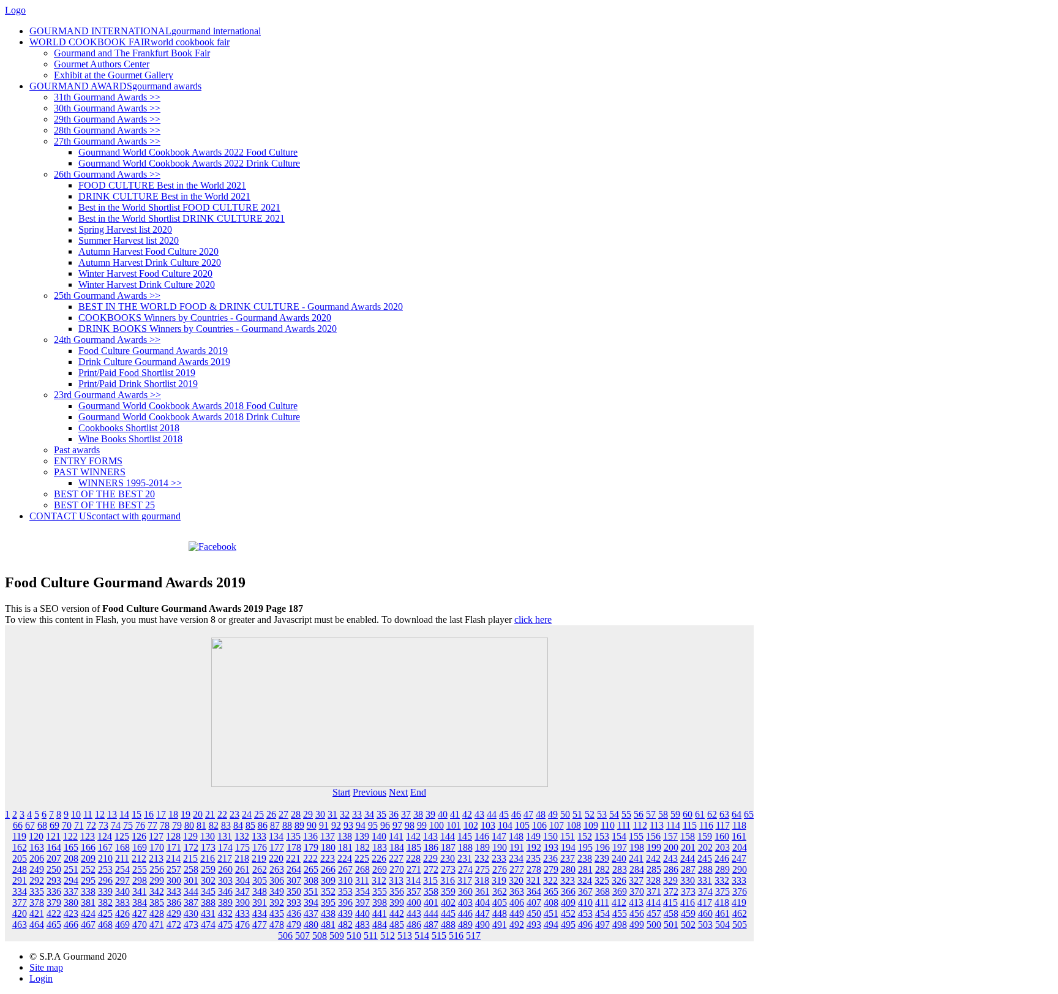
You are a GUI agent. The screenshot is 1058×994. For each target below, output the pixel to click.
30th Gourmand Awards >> (107, 108)
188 (465, 847)
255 (139, 869)
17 (161, 814)
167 (105, 847)
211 (122, 858)
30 (320, 814)
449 (516, 913)
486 (414, 924)
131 (224, 836)
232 (482, 858)
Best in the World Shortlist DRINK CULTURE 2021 (181, 218)
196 (602, 847)
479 (294, 924)
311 (362, 880)
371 (654, 891)
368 (602, 891)
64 (736, 814)
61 (700, 814)
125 (121, 836)
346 (225, 891)
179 (311, 847)
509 (336, 935)
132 (241, 836)
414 (653, 902)
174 (225, 847)
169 (139, 847)
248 (19, 869)
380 (71, 902)
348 (259, 891)
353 (345, 891)
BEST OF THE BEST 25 (104, 505)
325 (602, 880)
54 (614, 814)
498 (619, 924)
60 (687, 814)
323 (567, 880)
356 (396, 891)
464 (36, 924)
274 (465, 869)
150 (550, 836)
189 (482, 847)
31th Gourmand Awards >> (107, 97)
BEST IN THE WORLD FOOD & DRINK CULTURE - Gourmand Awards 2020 (240, 306)
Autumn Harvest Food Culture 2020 (148, 251)
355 (379, 891)
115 (690, 825)
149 (533, 836)
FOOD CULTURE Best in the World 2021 (162, 185)
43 (479, 814)
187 (448, 847)
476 (242, 924)
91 (324, 825)
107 (556, 825)
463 (19, 924)
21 (210, 814)
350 (294, 891)
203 (722, 847)
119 (19, 836)
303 (225, 880)
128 (173, 836)
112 (640, 825)
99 (422, 825)
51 (577, 814)
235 (533, 858)
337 (71, 891)
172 (191, 847)
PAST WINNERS (90, 472)
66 (18, 825)
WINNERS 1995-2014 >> (130, 483)
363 (516, 891)
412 (619, 902)
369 (619, 891)
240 (619, 858)
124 (104, 836)
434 (259, 913)
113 (657, 825)
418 (722, 902)
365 (551, 891)
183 (379, 847)
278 (534, 869)
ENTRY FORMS (88, 461)
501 (671, 924)
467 (88, 924)
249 (36, 869)
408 (551, 902)
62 (712, 814)
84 (238, 825)
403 (465, 902)
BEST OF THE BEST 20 (104, 494)
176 (259, 847)
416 (687, 902)
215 (190, 858)
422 (54, 913)
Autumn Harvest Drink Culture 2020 (149, 262)
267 (345, 869)
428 (156, 913)
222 (310, 858)
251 (71, 869)
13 (112, 814)
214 (173, 858)
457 (654, 913)
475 (225, 924)
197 (619, 847)
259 (208, 869)
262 (259, 869)
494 (551, 924)
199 (654, 847)
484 (379, 924)
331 (704, 880)
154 (619, 836)
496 (585, 924)
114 (673, 825)
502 (688, 924)
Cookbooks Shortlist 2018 (128, 428)
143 (430, 836)
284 (636, 869)
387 (191, 902)
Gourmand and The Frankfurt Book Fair (132, 53)
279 (551, 869)
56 (638, 814)
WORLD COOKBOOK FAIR (129, 42)
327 (636, 880)
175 (242, 847)
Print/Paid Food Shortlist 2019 (136, 372)
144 (447, 836)
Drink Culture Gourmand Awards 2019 (154, 361)
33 (357, 814)
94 (361, 825)
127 (156, 836)
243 (670, 858)
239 (602, 858)
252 (88, 869)
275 (482, 869)
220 (276, 858)
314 (413, 880)
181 (345, 847)
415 (670, 902)
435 (276, 913)
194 (568, 847)
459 (688, 913)
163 (36, 847)
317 (464, 880)
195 (585, 847)
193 (551, 847)
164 (54, 847)
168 (122, 847)
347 (242, 891)
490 (482, 924)
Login (41, 978)
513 (404, 935)
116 (706, 825)
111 (624, 825)
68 (42, 825)
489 (465, 924)
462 (739, 913)
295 (88, 880)
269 (379, 869)
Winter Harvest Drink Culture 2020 (146, 284)
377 (19, 902)
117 (723, 825)
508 (319, 935)
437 (311, 913)
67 (30, 825)
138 (344, 836)
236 (550, 858)
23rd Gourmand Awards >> (107, 395)
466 (71, 924)
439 (345, 913)
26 (271, 814)
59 (675, 814)
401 (431, 902)
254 (122, 869)
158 (687, 836)
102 (470, 825)
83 (226, 825)
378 (36, 902)
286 (671, 869)
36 (394, 814)
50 (565, 814)
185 (414, 847)
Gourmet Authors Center (101, 64)
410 (585, 902)
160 (722, 836)
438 (328, 913)
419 (739, 902)
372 (671, 891)
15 (136, 814)
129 (190, 836)
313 (396, 880)
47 (528, 814)
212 (139, 858)
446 (465, 913)
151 (567, 836)
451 (551, 913)
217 (224, 858)
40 (443, 814)
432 (225, 913)
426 (122, 913)
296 (105, 880)
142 (413, 836)
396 (345, 902)
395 (328, 902)
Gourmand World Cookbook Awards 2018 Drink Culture (189, 417)
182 (362, 847)
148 (516, 836)
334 (19, 891)
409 (568, 902)
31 (332, 814)
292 (36, 880)
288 (705, 869)
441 (379, 913)
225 (362, 858)
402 (448, 902)
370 (636, 891)
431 (208, 913)
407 (534, 902)
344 (191, 891)
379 (54, 902)
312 (379, 880)
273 (448, 869)
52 (590, 814)
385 (156, 902)
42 (467, 814)
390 (242, 902)
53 (602, 814)
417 (704, 902)
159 (704, 836)
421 (36, 913)
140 (379, 836)
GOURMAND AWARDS (115, 86)
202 (705, 847)
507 (302, 935)
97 (397, 825)
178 (294, 847)
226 (379, 858)
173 (208, 847)
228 (413, 858)
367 (585, 891)
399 (396, 902)
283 (619, 869)
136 (310, 836)
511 (371, 935)
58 (663, 814)
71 (79, 825)
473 (191, 924)
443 (414, 913)
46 (516, 814)
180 (328, 847)
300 (174, 880)
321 (533, 880)
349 (276, 891)
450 (534, 913)
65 (749, 814)
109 (590, 825)
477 (259, 924)
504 (722, 924)
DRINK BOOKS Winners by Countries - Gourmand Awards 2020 (207, 328)
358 (431, 891)
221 (293, 858)
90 (312, 825)
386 (174, 902)
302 (208, 880)
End (418, 792)
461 (722, 913)
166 (88, 847)
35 (381, 814)
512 (387, 935)
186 (431, 847)
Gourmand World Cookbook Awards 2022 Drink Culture (189, 163)
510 (354, 935)
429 (174, 913)
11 (87, 814)
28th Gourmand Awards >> (107, 130)
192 (534, 847)
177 (276, 847)
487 (431, 924)
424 (88, 913)
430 (191, 913)
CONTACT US (105, 516)
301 (191, 880)
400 (414, 902)
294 (71, 880)
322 (550, 880)
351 (311, 891)
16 (149, 814)
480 (311, 924)
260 (225, 869)
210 (105, 858)
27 (283, 814)
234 (516, 858)
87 (275, 825)
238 (584, 858)
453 (585, 913)
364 (534, 891)
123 (87, 836)
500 (654, 924)
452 (568, 913)
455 (619, 913)
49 (553, 814)
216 (207, 858)
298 (139, 880)
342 (156, 891)
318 (482, 880)
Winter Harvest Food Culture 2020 (145, 273)
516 (456, 935)
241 (636, 858)
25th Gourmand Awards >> (107, 295)
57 (651, 814)
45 (504, 814)
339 (105, 891)
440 (362, 913)
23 (234, 814)
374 (705, 891)
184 (396, 847)
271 (414, 869)
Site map (46, 967)
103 (488, 825)
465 (54, 924)
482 (345, 924)
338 (88, 891)
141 (396, 836)
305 (259, 880)
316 (447, 880)
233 (499, 858)
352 (328, 891)
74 (116, 825)
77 (152, 825)
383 (122, 902)
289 (722, 869)
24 (247, 814)
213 (156, 858)
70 (67, 825)
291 (19, 880)
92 (336, 825)
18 (173, 814)
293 (54, 880)
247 (739, 858)
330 (687, 880)
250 (54, 869)
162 (19, 847)
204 (739, 847)
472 (174, 924)
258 (191, 869)
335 (36, 891)
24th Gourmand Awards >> (107, 339)
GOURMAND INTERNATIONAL (145, 31)
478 (276, 924)
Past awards (77, 450)
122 (70, 836)
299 (156, 880)
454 (602, 913)
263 (276, 869)
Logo (15, 10)
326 (619, 880)
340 (122, 891)
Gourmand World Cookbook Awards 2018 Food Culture (188, 406)
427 (139, 913)
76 (140, 825)
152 (584, 836)
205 (19, 858)
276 (499, 869)
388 (208, 902)
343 (174, 891)
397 (362, 902)
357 (414, 891)
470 (139, 924)
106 (539, 825)
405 (499, 902)
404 (482, 902)
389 (225, 902)
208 (71, 858)
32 (345, 814)
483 (362, 924)
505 (739, 924)
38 (418, 814)
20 (198, 814)
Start (341, 792)
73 (103, 825)
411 (602, 902)
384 (139, 902)
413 (636, 902)
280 (568, 869)
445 (448, 913)
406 (516, 902)
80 (189, 825)
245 (704, 858)
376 (739, 891)
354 (362, 891)
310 (345, 880)
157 (670, 836)
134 (276, 836)
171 (174, 847)
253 (105, 869)
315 (430, 880)
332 (722, 880)
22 (222, 814)
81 (201, 825)
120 (36, 836)
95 (373, 825)
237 (567, 858)
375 (722, 891)
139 (362, 836)
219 (259, 858)
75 (128, 825)
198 (636, 847)
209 (88, 858)
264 (294, 869)
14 (124, 814)
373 (688, 891)
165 (71, 847)
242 (653, 858)
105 (522, 825)
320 (516, 880)
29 (308, 814)
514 (422, 935)
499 (636, 924)
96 (385, 825)
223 (327, 858)
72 (91, 825)
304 (242, 880)
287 (688, 869)
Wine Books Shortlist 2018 (130, 439)
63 (724, 814)
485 (396, 924)
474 (208, 924)
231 (464, 858)
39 (430, 814)
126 (139, 836)
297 (122, 880)
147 (499, 836)
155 (636, 836)
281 (585, 869)
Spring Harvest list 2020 (125, 229)
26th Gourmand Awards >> (107, 174)
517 (473, 935)
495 (568, 924)
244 (687, 858)
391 (259, 902)
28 (296, 814)
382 (105, 902)
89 (299, 825)
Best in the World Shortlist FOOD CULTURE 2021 (179, 207)
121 (53, 836)
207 (54, 858)
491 (499, 924)
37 (406, 814)
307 (294, 880)
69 (54, 825)
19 (185, 814)
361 (482, 891)
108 (573, 825)
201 (688, 847)
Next (398, 792)
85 (250, 825)
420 (19, 913)
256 (156, 869)
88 (287, 825)
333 (739, 880)
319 (499, 880)
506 (285, 935)
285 (654, 869)
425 (105, 913)
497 (602, 924)
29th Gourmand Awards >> (107, 119)
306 (276, 880)
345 (208, 891)
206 (36, 858)
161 (739, 836)
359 (448, 891)
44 (492, 814)
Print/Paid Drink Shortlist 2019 (138, 383)
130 (207, 836)
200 (671, 847)
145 (464, 836)
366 (568, 891)
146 (482, 836)
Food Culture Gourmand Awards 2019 (153, 350)
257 (174, 869)
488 (448, 924)
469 (122, 924)
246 (722, 858)
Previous (369, 792)
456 (636, 913)
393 (294, 902)
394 (311, 902)
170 (156, 847)
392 (276, 902)
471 (156, 924)
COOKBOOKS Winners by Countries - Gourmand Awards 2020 (204, 317)
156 (653, 836)
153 (602, 836)
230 (447, 858)
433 (242, 913)
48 (541, 814)
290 (739, 869)
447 (482, 913)
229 (430, 858)
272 (431, 869)
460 (705, 913)
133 (259, 836)
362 (499, 891)
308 (311, 880)
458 (671, 913)
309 (328, 880)
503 (705, 924)
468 (105, 924)
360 (465, 891)
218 (241, 858)
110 (608, 825)
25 (259, 814)
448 (499, 913)
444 (431, 913)
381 (88, 902)
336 (54, 891)
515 (439, 935)
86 (263, 825)
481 (328, 924)
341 (139, 891)
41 (455, 814)
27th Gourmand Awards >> (107, 141)
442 (396, 913)
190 (499, 847)
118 (739, 825)
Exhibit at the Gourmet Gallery (113, 75)
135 (293, 836)
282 (602, 869)
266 (328, 869)
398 (379, 902)
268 (362, 869)
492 (516, 924)
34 (369, 814)
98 (410, 825)
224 (344, 858)
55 (626, 814)
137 (327, 836)
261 (242, 869)
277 (516, 869)
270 (396, 869)
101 (453, 825)
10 (76, 814)
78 (165, 825)
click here (533, 619)
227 (396, 858)
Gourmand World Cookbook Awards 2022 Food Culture (188, 152)
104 (505, 825)
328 (653, 880)
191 (516, 847)
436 (294, 913)
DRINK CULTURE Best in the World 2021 (164, 196)
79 (177, 825)
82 (214, 825)
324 (584, 880)
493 (534, 924)
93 (348, 825)
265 (311, 869)
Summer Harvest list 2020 (128, 240)
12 (100, 814)
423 (71, 913)
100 (436, 825)
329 (670, 880)
